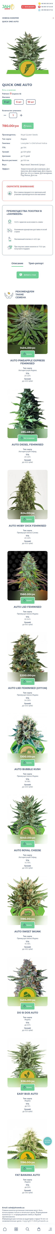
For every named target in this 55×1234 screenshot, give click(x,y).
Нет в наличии (29, 438)
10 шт (31, 102)
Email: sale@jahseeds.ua (13, 1208)
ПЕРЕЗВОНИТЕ (29, 7)
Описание (17, 263)
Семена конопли (10, 18)
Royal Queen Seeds (29, 135)
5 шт (18, 102)
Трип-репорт (36, 263)
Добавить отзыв (29, 275)
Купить (29, 126)
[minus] (5, 115)
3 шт (6, 102)
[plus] (21, 115)
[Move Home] (5, 1229)
